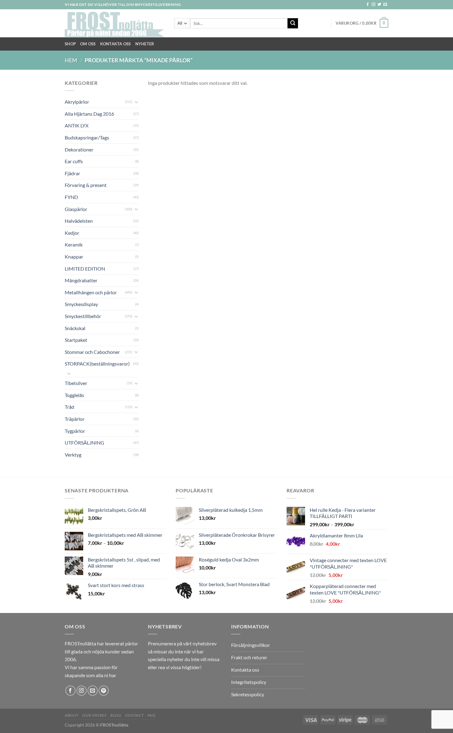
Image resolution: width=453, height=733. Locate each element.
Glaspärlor (76, 209)
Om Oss (88, 43)
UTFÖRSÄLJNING (84, 442)
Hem (71, 60)
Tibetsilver (76, 383)
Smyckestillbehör (83, 316)
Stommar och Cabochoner (92, 352)
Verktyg (73, 455)
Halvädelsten (79, 221)
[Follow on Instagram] (373, 4)
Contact (134, 715)
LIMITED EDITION (85, 268)
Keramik (74, 244)
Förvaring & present (86, 185)
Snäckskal (75, 328)
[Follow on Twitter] (379, 4)
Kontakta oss (115, 43)
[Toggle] (136, 102)
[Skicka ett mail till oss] (385, 4)
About (72, 715)
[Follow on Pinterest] (104, 690)
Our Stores (94, 715)
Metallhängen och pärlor (91, 292)
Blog (115, 715)
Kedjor (72, 233)
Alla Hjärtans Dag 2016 (89, 114)
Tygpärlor (75, 431)
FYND (71, 197)
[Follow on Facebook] (367, 4)
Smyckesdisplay (81, 304)
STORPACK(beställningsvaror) (97, 363)
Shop (70, 43)
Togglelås (74, 395)
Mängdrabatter (81, 280)
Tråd (69, 407)
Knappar (74, 256)
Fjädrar (72, 173)
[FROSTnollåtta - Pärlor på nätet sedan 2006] (115, 23)
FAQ (152, 715)
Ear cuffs (74, 161)
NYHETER (144, 43)
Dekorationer (79, 149)
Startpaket (76, 340)
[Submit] (293, 23)
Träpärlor (74, 419)
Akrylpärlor (77, 102)
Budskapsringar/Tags (87, 137)
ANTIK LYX (76, 125)
